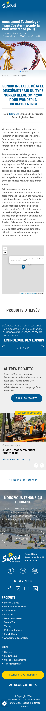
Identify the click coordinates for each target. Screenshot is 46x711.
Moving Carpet (11, 602)
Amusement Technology (16, 638)
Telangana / (14, 114)
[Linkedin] (35, 588)
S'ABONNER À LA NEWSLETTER (23, 537)
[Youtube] (26, 588)
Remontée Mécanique (15, 606)
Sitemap (36, 703)
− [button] (5, 252)
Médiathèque (10, 656)
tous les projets (26, 398)
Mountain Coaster (13, 618)
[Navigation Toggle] (42, 5)
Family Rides (10, 634)
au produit (23, 348)
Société (8, 652)
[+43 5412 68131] (11, 570)
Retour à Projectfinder (23, 479)
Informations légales (19, 703)
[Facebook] (9, 588)
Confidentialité (32, 699)
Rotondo (8, 614)
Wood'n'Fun (9, 622)
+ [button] (5, 248)
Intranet (24, 706)
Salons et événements (15, 660)
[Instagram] (18, 588)
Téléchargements (12, 663)
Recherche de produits (23, 675)
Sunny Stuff (10, 610)
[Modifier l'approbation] (5, 703)
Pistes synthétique (13, 630)
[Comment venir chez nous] (35, 570)
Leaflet (22, 293)
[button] (5, 56)
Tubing (7, 626)
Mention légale (15, 699)
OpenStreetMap (31, 293)
